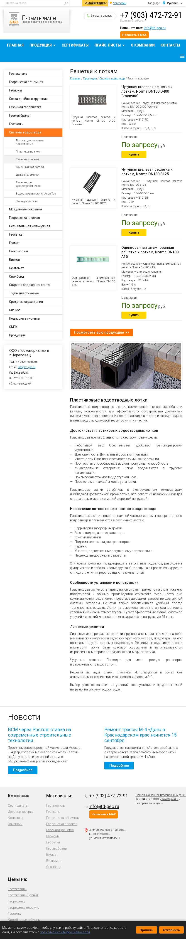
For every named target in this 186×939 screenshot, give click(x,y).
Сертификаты (75, 45)
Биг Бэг (14, 310)
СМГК (13, 327)
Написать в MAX (134, 35)
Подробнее (22, 770)
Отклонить (171, 930)
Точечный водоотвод (30, 167)
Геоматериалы (170, 799)
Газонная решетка (60, 830)
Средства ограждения (26, 301)
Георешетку (16, 901)
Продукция (40, 45)
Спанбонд (16, 276)
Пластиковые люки (28, 151)
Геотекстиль (18, 73)
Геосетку (14, 913)
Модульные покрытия (25, 209)
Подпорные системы (24, 318)
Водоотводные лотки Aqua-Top (36, 193)
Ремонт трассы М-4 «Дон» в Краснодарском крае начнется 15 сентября (140, 735)
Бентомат (16, 268)
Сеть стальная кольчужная (29, 226)
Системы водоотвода (112, 78)
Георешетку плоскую (23, 907)
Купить (134, 154)
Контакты (170, 45)
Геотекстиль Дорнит (23, 895)
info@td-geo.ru (155, 28)
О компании (143, 45)
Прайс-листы (108, 45)
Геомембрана (19, 115)
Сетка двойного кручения (28, 99)
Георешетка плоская (24, 217)
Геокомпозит (18, 251)
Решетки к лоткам (27, 159)
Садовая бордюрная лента (29, 285)
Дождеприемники (27, 174)
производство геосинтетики (42, 18)
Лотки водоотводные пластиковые (30, 142)
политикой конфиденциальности (65, 932)
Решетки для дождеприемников (28, 184)
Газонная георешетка (25, 107)
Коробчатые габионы (24, 920)
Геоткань (16, 124)
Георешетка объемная (26, 82)
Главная (15, 45)
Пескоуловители (26, 201)
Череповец (119, 3)
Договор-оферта (20, 811)
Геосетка (15, 234)
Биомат (14, 259)
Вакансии (15, 824)
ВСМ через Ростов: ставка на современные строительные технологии (39, 735)
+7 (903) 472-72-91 (151, 15)
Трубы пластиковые (24, 293)
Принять (146, 930)
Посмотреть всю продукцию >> (101, 332)
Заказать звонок (101, 15)
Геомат (14, 243)
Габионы (15, 90)
